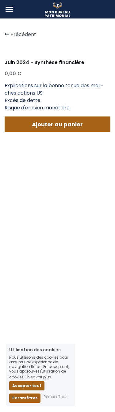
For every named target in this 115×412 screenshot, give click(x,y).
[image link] (57, 8)
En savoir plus (38, 376)
